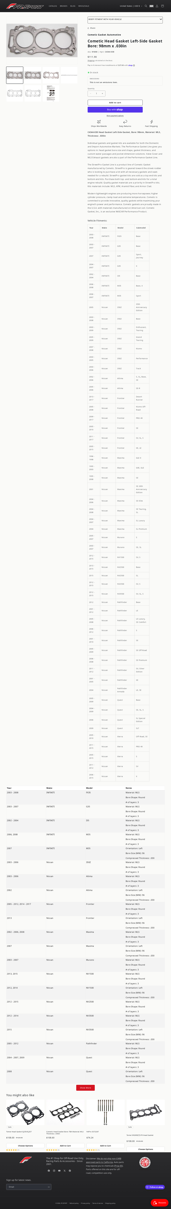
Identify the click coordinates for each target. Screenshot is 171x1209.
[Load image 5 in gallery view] (14, 93)
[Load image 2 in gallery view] (32, 75)
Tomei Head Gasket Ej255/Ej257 (19, 1132)
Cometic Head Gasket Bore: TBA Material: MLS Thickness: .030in (65, 1133)
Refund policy (74, 1203)
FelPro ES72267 (93, 1132)
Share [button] (92, 28)
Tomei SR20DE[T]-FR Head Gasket (140, 1135)
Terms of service (97, 1203)
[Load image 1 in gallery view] (14, 75)
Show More (85, 1087)
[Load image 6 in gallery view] (32, 93)
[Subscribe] (48, 1187)
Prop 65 (118, 1165)
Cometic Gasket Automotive (104, 34)
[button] (146, 6)
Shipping (91, 60)
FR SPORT (64, 1203)
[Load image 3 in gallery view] (51, 75)
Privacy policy (85, 1203)
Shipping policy (110, 1203)
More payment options (115, 116)
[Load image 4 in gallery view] (69, 75)
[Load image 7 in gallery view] (51, 93)
